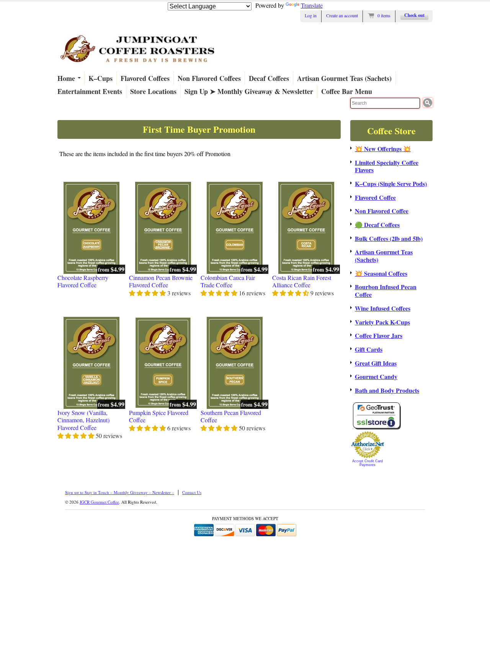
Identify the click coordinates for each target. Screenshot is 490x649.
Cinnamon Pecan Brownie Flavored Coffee (161, 281)
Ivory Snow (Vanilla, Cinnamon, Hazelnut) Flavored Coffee (83, 420)
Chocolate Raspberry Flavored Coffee (82, 281)
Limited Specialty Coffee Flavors (386, 166)
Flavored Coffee (375, 197)
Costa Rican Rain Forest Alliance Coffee (301, 281)
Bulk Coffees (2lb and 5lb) (389, 238)
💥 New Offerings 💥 (383, 149)
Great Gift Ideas (376, 363)
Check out (414, 15)
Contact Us (191, 492)
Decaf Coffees (269, 78)
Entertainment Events (89, 91)
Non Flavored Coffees (209, 78)
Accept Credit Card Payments (367, 463)
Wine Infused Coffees (382, 308)
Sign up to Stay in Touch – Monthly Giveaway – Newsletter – (119, 492)
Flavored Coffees (145, 78)
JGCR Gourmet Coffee (99, 502)
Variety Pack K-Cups (382, 322)
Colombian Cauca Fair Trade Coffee (228, 281)
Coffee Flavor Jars (378, 335)
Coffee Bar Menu (346, 91)
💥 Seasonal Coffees (381, 273)
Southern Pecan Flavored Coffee (231, 416)
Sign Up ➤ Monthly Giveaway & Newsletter (249, 91)
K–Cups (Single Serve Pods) (391, 184)
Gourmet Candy (376, 377)
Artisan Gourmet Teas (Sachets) (344, 78)
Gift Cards (368, 349)
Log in (311, 15)
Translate (312, 5)
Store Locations (153, 91)
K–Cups (100, 78)
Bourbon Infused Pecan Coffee (385, 290)
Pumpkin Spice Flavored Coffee (158, 416)
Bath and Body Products (387, 390)
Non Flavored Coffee (381, 211)
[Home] (137, 66)
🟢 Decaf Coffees (377, 225)
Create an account (342, 15)
